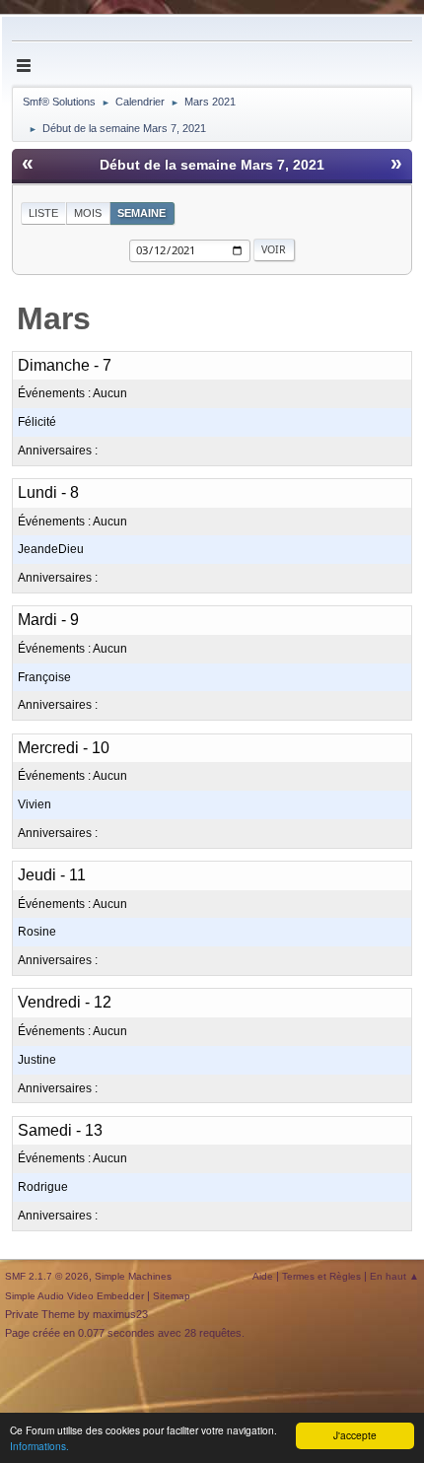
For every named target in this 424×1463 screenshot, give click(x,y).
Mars (54, 318)
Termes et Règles (321, 1276)
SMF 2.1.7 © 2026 (47, 1276)
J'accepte (355, 1435)
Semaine (141, 213)
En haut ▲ (394, 1276)
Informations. (39, 1445)
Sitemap (171, 1295)
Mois (88, 213)
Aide (262, 1276)
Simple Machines (133, 1276)
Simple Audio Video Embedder (74, 1295)
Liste (43, 213)
